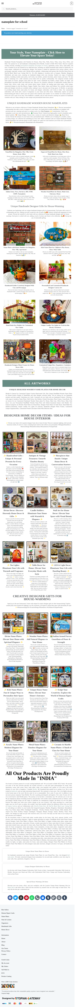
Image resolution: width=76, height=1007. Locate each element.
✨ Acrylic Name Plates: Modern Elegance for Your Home (13, 747)
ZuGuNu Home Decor (40, 806)
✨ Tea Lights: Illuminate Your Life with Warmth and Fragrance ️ (13, 568)
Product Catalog (6, 976)
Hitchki (35, 789)
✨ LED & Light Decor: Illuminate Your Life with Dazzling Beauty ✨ (61, 568)
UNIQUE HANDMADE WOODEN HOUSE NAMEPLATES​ (37, 103)
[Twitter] (15, 897)
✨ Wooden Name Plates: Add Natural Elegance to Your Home (37, 639)
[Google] (59, 897)
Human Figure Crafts (7, 913)
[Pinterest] (26, 897)
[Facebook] (10, 897)
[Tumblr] (48, 897)
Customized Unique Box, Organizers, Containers (55, 365)
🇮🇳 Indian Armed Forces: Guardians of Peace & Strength (61, 639)
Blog (2, 945)
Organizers (4, 923)
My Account (5, 963)
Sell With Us (5, 969)
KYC (3, 973)
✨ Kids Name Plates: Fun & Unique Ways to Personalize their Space (13, 693)
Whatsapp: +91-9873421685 (37, 15)
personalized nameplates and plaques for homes (34, 65)
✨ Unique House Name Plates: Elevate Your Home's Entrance (37, 693)
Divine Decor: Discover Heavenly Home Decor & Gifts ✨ (13, 513)
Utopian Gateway (12, 806)
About (3, 941)
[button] (71, 3)
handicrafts (14, 791)
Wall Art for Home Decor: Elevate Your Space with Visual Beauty (61, 513)
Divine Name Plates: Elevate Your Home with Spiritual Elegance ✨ (13, 639)
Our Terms (4, 948)
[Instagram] (21, 897)
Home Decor (11, 887)
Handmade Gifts (6, 926)
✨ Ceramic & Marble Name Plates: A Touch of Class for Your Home (61, 747)
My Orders (4, 966)
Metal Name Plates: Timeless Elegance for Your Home (37, 747)
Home (3, 28)
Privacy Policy (5, 951)
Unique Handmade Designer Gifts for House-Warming (37, 206)
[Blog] (53, 897)
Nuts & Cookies (6, 919)
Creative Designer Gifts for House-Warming (37, 598)
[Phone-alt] (37, 897)
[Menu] (4, 3)
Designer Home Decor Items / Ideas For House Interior (37, 417)
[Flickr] (42, 897)
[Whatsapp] (31, 897)
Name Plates (5, 916)
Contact (3, 954)
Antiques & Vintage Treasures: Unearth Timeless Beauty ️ (37, 459)
